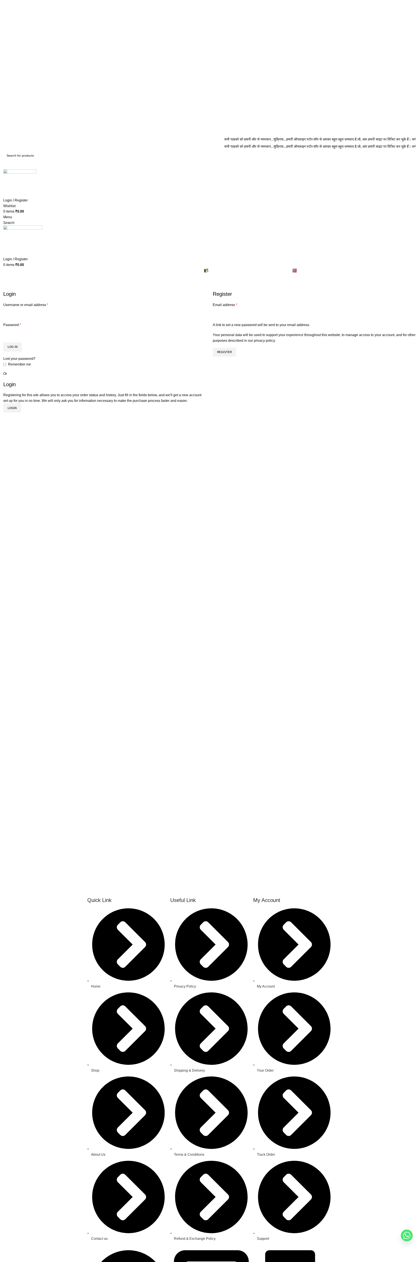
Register (224, 352)
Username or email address (25, 305)
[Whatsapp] (407, 1235)
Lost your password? (19, 358)
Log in (12, 346)
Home (6, 287)
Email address (225, 305)
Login (12, 408)
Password (12, 325)
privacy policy (264, 340)
